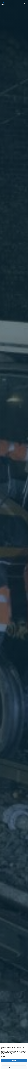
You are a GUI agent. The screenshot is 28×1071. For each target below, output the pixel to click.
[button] (26, 1045)
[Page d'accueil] (3, 2)
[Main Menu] (25, 2)
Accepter (14, 1060)
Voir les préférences (14, 1067)
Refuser (14, 1063)
